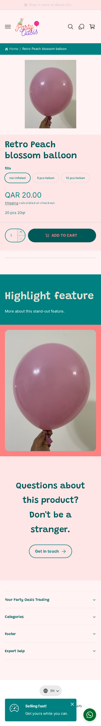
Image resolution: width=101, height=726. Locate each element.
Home (13, 49)
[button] (7, 26)
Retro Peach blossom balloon (44, 49)
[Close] (72, 704)
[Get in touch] (81, 26)
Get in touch (47, 551)
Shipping (11, 203)
